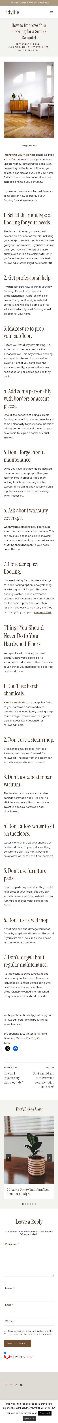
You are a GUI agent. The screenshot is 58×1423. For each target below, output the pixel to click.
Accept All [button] (45, 1413)
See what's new (41, 3)
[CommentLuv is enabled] (29, 1357)
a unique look (42, 612)
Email (9, 1304)
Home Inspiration (29, 50)
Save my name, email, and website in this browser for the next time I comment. (30, 1332)
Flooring (15, 47)
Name (10, 1288)
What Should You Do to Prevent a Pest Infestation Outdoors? (43, 1077)
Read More (29, 1419)
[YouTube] (21, 1385)
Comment (12, 1244)
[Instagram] (6, 1385)
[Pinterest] (16, 1385)
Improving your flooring (19, 154)
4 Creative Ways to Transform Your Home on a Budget (28, 1191)
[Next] (49, 1157)
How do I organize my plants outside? (13, 1075)
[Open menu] (51, 12)
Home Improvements (35, 47)
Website (10, 1321)
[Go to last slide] (8, 1157)
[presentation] (29, 1150)
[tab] (23, 1204)
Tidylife (36, 1038)
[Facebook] (11, 1385)
